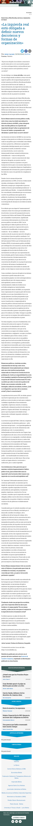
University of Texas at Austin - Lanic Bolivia (16, 808)
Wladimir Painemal (7, 711)
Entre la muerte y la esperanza (14, 708)
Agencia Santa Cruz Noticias (16, 785)
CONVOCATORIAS (16, 744)
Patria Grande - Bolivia (16, 804)
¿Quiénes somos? (19, 818)
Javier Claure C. (6, 679)
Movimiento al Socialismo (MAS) (16, 796)
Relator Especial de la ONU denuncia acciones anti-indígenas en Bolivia (16, 716)
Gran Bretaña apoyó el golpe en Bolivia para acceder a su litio (14, 685)
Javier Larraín (9, 54)
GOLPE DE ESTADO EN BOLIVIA (16, 668)
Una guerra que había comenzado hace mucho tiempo (15, 726)
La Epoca (16, 765)
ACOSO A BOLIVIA (16, 701)
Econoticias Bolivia (16, 772)
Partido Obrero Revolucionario (16, 800)
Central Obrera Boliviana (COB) (16, 769)
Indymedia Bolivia (16, 782)
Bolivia (27, 54)
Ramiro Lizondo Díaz (8, 729)
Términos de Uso (15, 815)
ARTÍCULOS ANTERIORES (16, 733)
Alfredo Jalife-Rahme (8, 688)
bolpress (16, 761)
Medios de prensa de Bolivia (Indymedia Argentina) (16, 793)
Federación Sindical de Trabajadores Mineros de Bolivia (16, 777)
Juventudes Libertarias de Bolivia (16, 789)
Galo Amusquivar (7, 697)
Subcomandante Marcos (8, 720)
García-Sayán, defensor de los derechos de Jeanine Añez (13, 694)
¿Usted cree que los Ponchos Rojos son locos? (15, 675)
